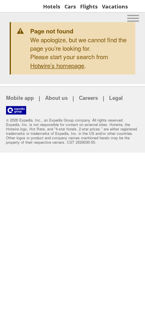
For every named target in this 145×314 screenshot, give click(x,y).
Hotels (51, 6)
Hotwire (22, 6)
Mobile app (20, 98)
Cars (70, 6)
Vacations (115, 6)
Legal (116, 98)
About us (56, 98)
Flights (88, 6)
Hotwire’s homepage (57, 65)
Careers (88, 98)
